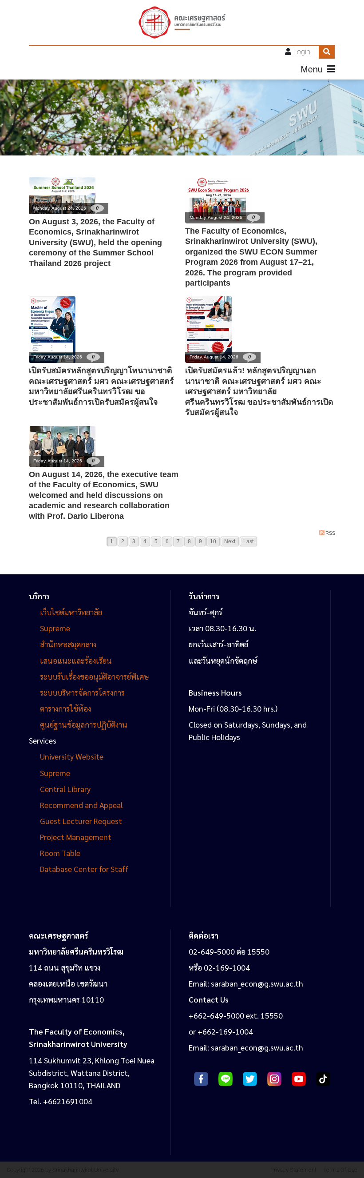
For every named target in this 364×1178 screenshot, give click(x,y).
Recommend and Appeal (81, 805)
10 (213, 541)
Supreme (55, 628)
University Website (71, 756)
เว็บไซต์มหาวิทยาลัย (71, 612)
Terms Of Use (340, 1170)
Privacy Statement (293, 1170)
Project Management (75, 837)
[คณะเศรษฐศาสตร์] (182, 22)
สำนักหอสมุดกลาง (68, 644)
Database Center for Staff (84, 869)
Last (248, 541)
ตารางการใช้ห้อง (65, 708)
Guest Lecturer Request (81, 821)
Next (229, 541)
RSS (330, 533)
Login (301, 52)
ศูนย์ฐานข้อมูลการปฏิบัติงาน (83, 724)
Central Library (65, 789)
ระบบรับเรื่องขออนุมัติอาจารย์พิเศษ (94, 676)
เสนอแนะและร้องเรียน (77, 660)
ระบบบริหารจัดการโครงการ (82, 692)
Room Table (60, 853)
